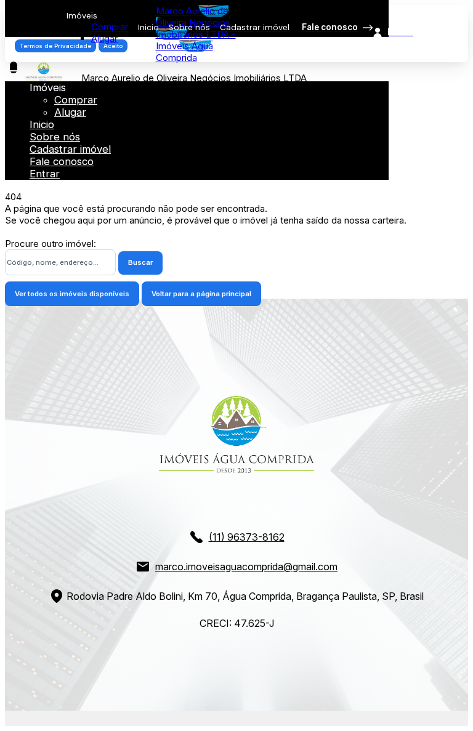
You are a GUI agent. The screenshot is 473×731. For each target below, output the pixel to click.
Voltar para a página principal (201, 293)
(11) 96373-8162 (247, 537)
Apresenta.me (35, 716)
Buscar (140, 262)
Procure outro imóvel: (50, 243)
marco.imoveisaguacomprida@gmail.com (246, 566)
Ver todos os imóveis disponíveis (72, 293)
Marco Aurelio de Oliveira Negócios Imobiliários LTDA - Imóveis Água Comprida (196, 34)
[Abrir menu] (13, 67)
